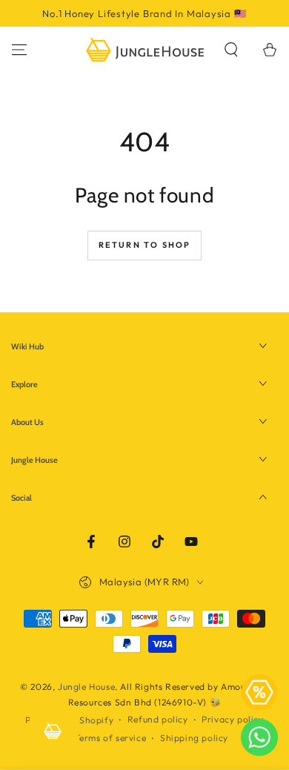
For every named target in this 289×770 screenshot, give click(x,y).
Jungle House (86, 686)
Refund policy (157, 719)
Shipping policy (194, 737)
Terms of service (111, 737)
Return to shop (145, 245)
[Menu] (19, 49)
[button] (231, 49)
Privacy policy (232, 719)
